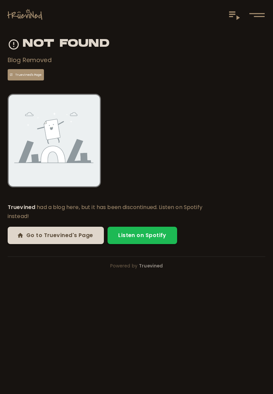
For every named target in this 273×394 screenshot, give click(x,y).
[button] (257, 15)
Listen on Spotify (142, 235)
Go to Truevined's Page (59, 235)
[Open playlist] (234, 15)
